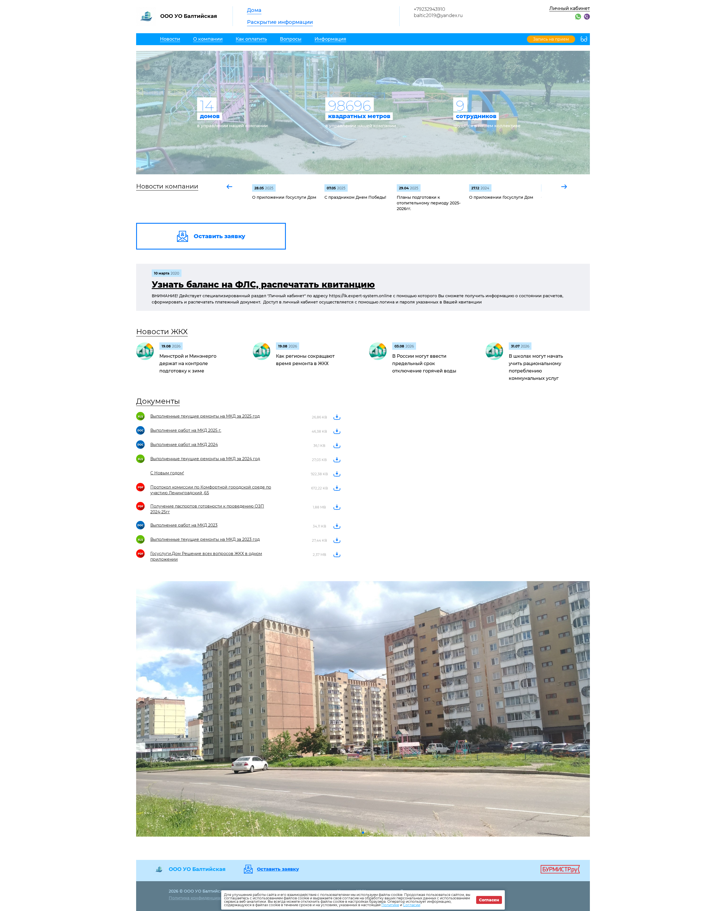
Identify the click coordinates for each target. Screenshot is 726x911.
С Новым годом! (167, 473)
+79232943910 (429, 9)
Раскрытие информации (280, 22)
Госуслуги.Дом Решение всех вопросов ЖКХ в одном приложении (206, 556)
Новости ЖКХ (162, 331)
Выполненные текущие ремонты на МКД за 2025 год (205, 416)
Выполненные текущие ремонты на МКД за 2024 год (205, 458)
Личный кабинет (569, 8)
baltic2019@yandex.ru (438, 15)
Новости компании (167, 186)
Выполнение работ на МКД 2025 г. (185, 430)
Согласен (489, 899)
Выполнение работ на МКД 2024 (184, 444)
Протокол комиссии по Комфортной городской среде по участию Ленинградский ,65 (210, 490)
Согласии (411, 905)
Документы (158, 401)
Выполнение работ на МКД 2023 (184, 525)
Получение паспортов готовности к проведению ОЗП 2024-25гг (207, 509)
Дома (254, 10)
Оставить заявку (278, 869)
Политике (390, 905)
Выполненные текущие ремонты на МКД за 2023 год (205, 539)
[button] (230, 187)
